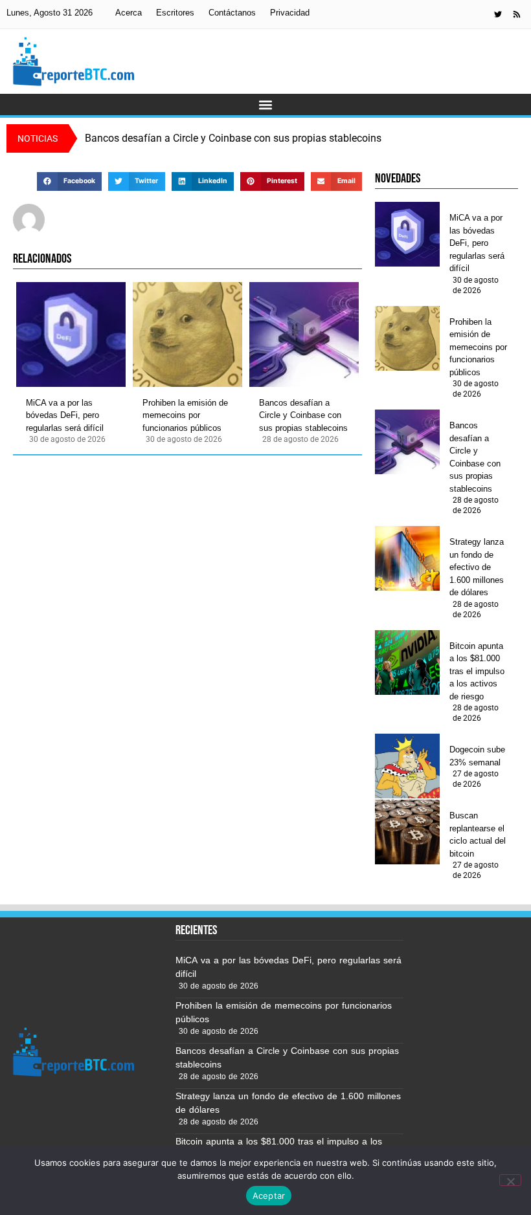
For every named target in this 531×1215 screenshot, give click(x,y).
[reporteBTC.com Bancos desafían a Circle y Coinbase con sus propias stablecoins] (304, 334)
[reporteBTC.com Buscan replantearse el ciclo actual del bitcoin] (407, 832)
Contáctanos (232, 12)
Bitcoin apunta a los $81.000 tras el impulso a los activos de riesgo (476, 671)
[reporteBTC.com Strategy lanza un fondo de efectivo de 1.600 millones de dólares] (407, 558)
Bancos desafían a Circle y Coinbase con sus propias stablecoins (303, 415)
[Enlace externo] (498, 14)
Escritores (175, 12)
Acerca (128, 12)
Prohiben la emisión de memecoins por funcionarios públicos (185, 415)
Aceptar (269, 1195)
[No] (510, 1180)
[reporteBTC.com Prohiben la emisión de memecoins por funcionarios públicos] (187, 334)
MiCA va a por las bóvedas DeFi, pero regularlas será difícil (65, 415)
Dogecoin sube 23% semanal (477, 756)
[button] (266, 104)
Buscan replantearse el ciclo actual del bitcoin (477, 835)
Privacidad (290, 12)
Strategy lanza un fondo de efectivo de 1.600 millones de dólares (476, 567)
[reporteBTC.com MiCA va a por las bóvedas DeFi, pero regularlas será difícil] (71, 334)
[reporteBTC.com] (517, 14)
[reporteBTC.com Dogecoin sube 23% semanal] (407, 766)
